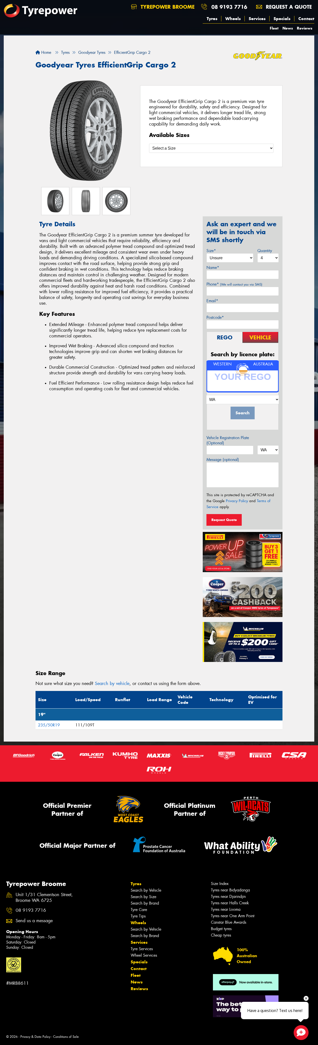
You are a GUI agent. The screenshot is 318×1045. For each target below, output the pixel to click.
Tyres (212, 18)
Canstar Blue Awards (228, 922)
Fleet (274, 28)
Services (257, 18)
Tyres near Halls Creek (230, 903)
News (287, 28)
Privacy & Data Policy (35, 1037)
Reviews (304, 28)
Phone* (234, 284)
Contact (306, 18)
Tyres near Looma (225, 909)
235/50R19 (49, 725)
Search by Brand (145, 903)
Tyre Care (139, 909)
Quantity (264, 250)
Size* (211, 250)
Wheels (233, 18)
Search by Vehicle (146, 890)
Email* (212, 300)
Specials (282, 18)
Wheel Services (144, 955)
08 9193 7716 (229, 7)
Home (45, 52)
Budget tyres (221, 928)
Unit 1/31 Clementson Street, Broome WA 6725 (44, 897)
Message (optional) (222, 459)
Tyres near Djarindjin (228, 896)
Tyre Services (142, 948)
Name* (212, 267)
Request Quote (224, 520)
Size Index (220, 883)
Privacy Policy (237, 500)
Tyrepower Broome (167, 7)
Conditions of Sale (66, 1037)
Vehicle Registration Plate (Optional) (227, 440)
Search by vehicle (112, 683)
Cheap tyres (221, 935)
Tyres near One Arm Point (232, 915)
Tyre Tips (138, 916)
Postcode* (215, 317)
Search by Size (143, 896)
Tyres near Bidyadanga (230, 890)
